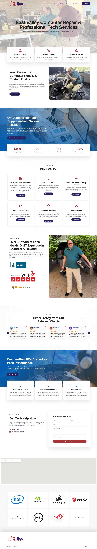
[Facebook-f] (89, 538)
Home (55, 3)
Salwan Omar (42, 327)
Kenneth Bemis (81, 327)
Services (62, 3)
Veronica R (61, 327)
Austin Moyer (22, 327)
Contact (75, 3)
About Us (68, 3)
